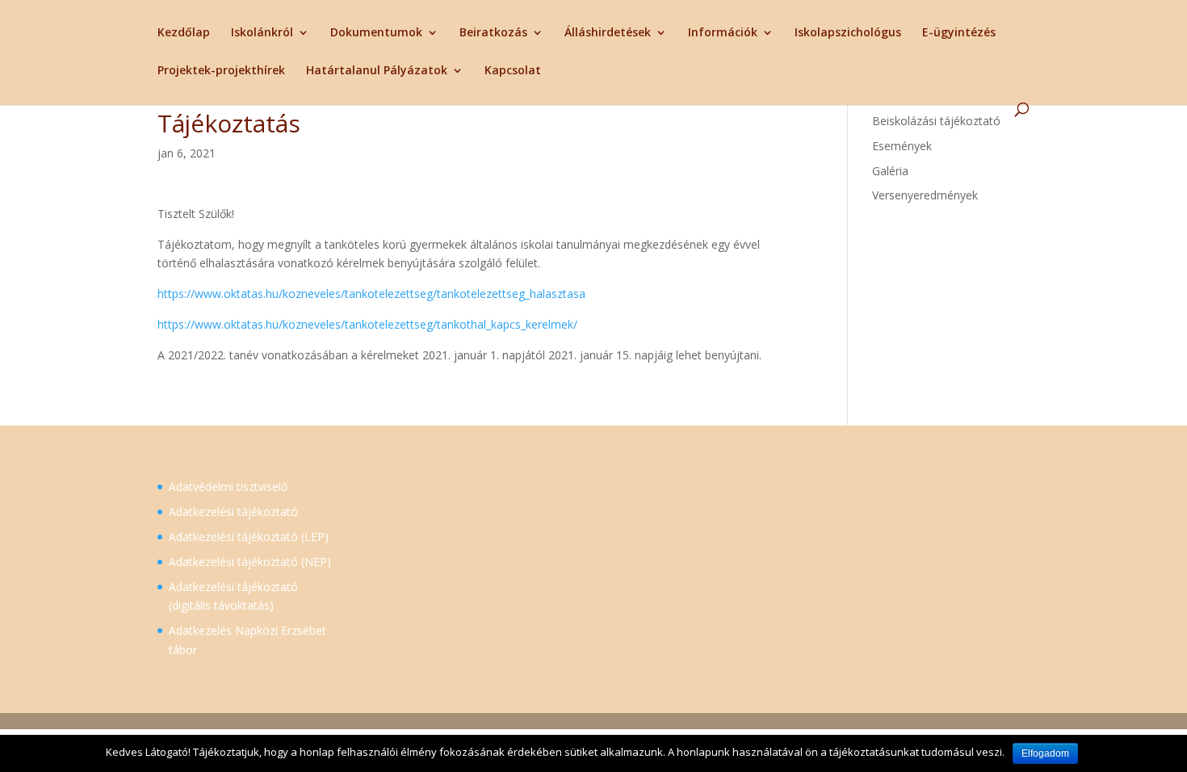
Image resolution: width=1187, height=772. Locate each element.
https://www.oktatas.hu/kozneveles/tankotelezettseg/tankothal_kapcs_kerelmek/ (367, 324)
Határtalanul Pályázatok (376, 71)
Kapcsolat (512, 71)
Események (902, 145)
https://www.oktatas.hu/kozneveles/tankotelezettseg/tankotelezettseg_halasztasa (371, 293)
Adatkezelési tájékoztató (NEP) (250, 561)
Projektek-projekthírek (221, 71)
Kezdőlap (183, 33)
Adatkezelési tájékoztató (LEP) (249, 536)
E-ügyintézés (959, 33)
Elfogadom (1045, 753)
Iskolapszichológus (848, 33)
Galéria (890, 170)
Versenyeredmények (925, 195)
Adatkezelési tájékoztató (233, 511)
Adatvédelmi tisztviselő (228, 486)
